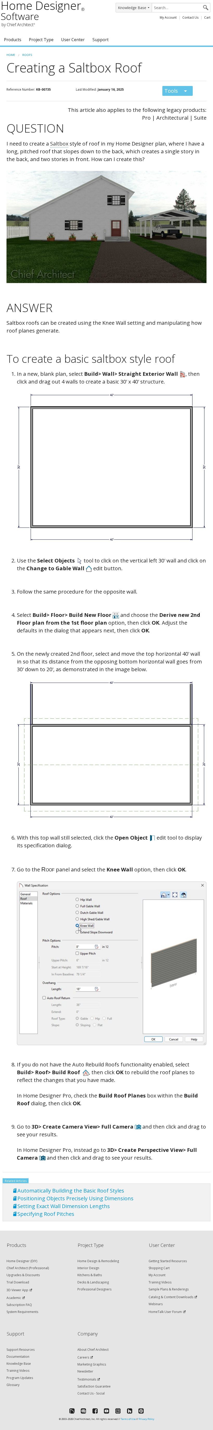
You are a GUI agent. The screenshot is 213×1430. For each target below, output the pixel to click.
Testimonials (86, 1379)
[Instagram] (118, 1410)
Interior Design (88, 1268)
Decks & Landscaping (93, 1282)
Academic (13, 1298)
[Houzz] (129, 1410)
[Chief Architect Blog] (83, 1410)
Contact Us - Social (91, 1393)
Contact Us (190, 17)
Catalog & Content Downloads (171, 1297)
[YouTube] (106, 1410)
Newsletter (85, 1371)
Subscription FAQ (19, 1305)
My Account (168, 17)
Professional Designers (94, 1289)
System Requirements (22, 1312)
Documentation (17, 1356)
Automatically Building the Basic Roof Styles (70, 1190)
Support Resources (20, 1349)
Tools (171, 90)
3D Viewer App (17, 1290)
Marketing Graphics (91, 1364)
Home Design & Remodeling (98, 1261)
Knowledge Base (18, 1363)
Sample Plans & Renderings (169, 1289)
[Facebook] (95, 1410)
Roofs (27, 55)
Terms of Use (128, 1419)
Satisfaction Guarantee (94, 1386)
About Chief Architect (93, 1349)
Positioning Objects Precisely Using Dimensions (75, 1198)
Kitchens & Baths (89, 1275)
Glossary (12, 1385)
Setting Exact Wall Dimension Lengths (63, 1206)
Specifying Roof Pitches (45, 1213)
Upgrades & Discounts (23, 1275)
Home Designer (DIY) (21, 1261)
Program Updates (19, 1378)
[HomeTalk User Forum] (72, 1410)
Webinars (156, 1304)
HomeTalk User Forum (165, 1312)
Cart (207, 17)
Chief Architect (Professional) (27, 1268)
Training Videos (160, 1282)
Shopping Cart (159, 1268)
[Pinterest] (141, 1410)
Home (10, 55)
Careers (83, 1357)
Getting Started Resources (168, 1261)
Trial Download (17, 1282)
